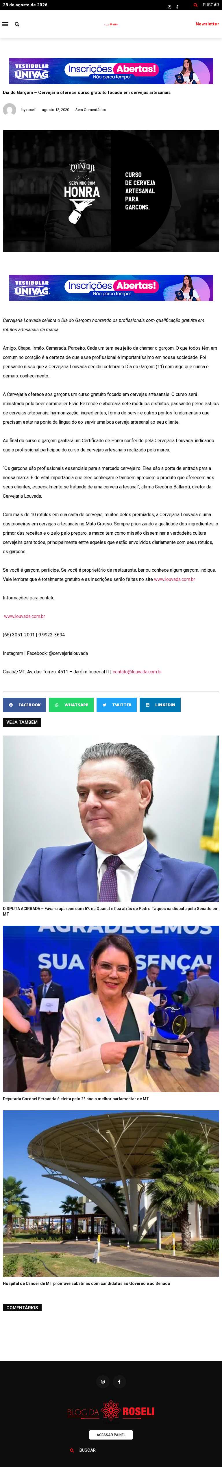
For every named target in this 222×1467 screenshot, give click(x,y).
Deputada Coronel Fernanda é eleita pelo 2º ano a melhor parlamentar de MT (76, 1098)
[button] (5, 24)
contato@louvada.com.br (137, 672)
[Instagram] (169, 7)
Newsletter (207, 24)
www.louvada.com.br (174, 579)
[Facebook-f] (177, 7)
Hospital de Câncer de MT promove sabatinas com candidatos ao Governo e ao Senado (86, 1283)
